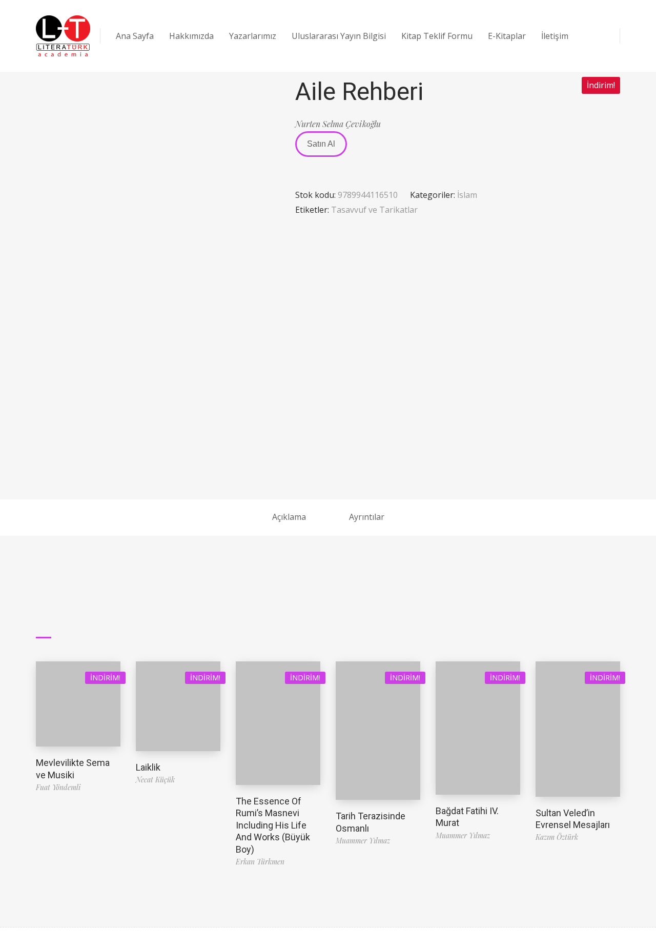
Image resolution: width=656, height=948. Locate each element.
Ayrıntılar (366, 516)
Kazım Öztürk (557, 837)
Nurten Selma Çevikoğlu (338, 123)
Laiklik (148, 767)
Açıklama (289, 516)
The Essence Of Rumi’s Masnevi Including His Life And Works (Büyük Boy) (273, 825)
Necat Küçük (155, 779)
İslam (467, 194)
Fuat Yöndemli (58, 787)
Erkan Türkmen (260, 861)
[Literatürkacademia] (63, 35)
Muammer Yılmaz (363, 840)
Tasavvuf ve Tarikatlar (374, 209)
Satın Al (321, 143)
